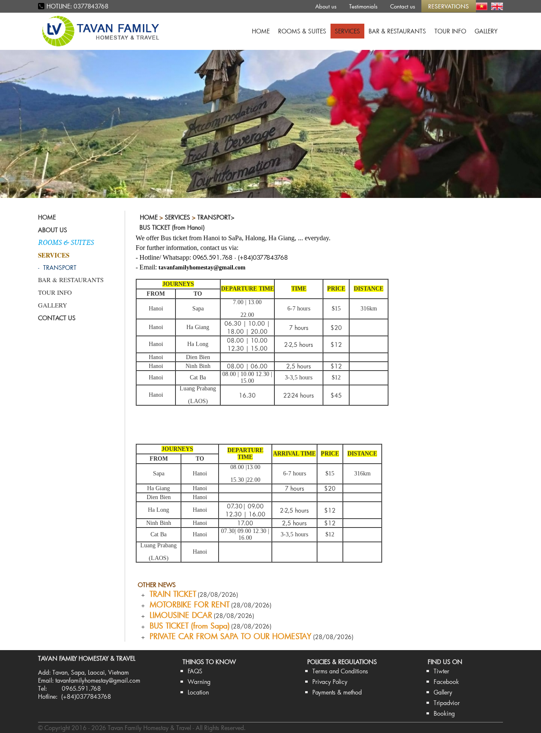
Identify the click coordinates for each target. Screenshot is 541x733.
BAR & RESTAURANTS (397, 31)
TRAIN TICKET (170, 594)
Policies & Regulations (342, 662)
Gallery (443, 692)
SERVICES (347, 31)
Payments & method (337, 692)
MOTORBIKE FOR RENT (187, 604)
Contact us (402, 6)
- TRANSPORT (57, 268)
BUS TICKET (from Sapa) (187, 625)
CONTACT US (57, 318)
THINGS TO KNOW (209, 662)
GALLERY (486, 31)
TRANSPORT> (216, 217)
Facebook (446, 682)
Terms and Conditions (340, 671)
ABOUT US (52, 230)
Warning (199, 682)
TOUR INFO (450, 31)
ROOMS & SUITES (302, 31)
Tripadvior (447, 703)
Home (149, 217)
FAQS (195, 671)
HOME (261, 31)
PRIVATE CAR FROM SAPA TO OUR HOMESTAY (228, 636)
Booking (444, 713)
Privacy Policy (329, 682)
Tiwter (441, 671)
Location (198, 692)
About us (325, 6)
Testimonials (363, 6)
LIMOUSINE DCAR (178, 615)
